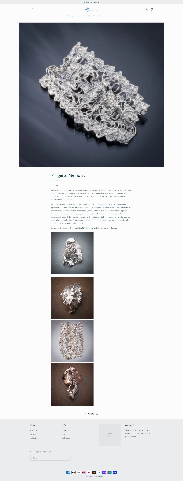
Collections (34, 438)
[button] (32, 9)
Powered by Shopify (98, 476)
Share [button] (56, 185)
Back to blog (93, 413)
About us (33, 434)
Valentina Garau (88, 476)
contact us (33, 430)
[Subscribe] (67, 457)
